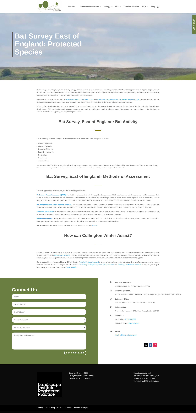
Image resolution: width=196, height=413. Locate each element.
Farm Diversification (131, 7)
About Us (71, 7)
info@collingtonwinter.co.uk (89, 262)
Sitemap (40, 408)
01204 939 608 (130, 319)
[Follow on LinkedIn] (140, 345)
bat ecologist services (62, 255)
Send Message (75, 353)
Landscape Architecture (89, 7)
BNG (117, 7)
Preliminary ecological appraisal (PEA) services (96, 265)
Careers (68, 408)
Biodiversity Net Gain (54, 408)
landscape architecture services (129, 265)
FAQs (144, 7)
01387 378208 (133, 323)
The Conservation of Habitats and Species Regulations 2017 (118, 99)
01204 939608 (71, 267)
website (94, 225)
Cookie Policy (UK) (81, 408)
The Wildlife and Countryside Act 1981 (79, 99)
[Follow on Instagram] (155, 345)
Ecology (107, 7)
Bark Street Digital (152, 376)
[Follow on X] (146, 345)
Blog (153, 7)
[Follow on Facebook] (150, 345)
